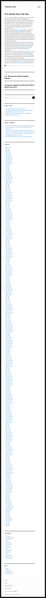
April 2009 (8, 320)
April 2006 (8, 373)
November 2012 (9, 253)
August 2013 (8, 239)
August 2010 (8, 295)
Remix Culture (9, 556)
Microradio (8, 551)
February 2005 (9, 394)
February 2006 (9, 376)
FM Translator (9, 544)
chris (7, 136)
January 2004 (9, 415)
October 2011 (8, 273)
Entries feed (8, 570)
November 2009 (9, 309)
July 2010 (8, 296)
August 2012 (8, 257)
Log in (7, 568)
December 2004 (9, 397)
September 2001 (9, 453)
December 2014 (9, 214)
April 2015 (8, 208)
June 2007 (8, 351)
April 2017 (8, 170)
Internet (7, 545)
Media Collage (8, 588)
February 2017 (9, 173)
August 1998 (8, 510)
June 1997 (8, 524)
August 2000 (8, 474)
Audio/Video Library (9, 585)
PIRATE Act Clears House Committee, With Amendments (18, 113)
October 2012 (8, 254)
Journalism (8, 547)
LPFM (7, 548)
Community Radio (10, 537)
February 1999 (9, 502)
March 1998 (8, 517)
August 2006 (8, 366)
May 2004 (8, 408)
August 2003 (8, 422)
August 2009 (8, 313)
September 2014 (9, 218)
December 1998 (9, 505)
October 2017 (8, 161)
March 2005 (8, 393)
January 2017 (8, 175)
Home (6, 580)
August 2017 (8, 164)
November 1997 (9, 519)
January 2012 (8, 268)
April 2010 (8, 301)
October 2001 (9, 452)
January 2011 (8, 287)
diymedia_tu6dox (9, 65)
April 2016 (8, 189)
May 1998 (8, 514)
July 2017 (7, 166)
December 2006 (9, 360)
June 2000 (8, 477)
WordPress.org (9, 573)
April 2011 (8, 282)
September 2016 (9, 181)
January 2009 (9, 324)
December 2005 (9, 379)
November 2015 (9, 197)
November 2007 (9, 343)
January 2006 (9, 377)
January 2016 (8, 194)
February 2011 (9, 285)
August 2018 (8, 147)
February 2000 (9, 483)
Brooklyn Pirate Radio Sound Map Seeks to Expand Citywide (19, 110)
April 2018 (8, 152)
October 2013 (8, 236)
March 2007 (8, 355)
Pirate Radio (8, 554)
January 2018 (8, 156)
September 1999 (9, 491)
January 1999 (8, 503)
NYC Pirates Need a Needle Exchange (26, 131)
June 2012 (8, 260)
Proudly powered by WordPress (15, 594)
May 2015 (8, 206)
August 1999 (8, 492)
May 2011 (8, 281)
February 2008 (9, 338)
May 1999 (8, 497)
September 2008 (9, 331)
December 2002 (9, 435)
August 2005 (8, 385)
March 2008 (8, 337)
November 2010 (9, 290)
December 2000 (9, 467)
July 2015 (7, 203)
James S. (7, 125)
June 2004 (8, 407)
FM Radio (8, 542)
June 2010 (8, 298)
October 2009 (9, 310)
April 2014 (8, 226)
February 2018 (9, 155)
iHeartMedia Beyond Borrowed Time (14, 135)
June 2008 (8, 335)
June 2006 (8, 369)
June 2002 (8, 444)
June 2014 (8, 223)
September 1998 (9, 508)
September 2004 (9, 402)
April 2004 (8, 410)
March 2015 (8, 209)
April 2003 (8, 429)
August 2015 (8, 201)
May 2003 (8, 427)
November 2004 (9, 399)
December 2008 (9, 326)
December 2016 (9, 176)
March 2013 (8, 246)
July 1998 (8, 511)
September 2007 (9, 346)
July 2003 (8, 424)
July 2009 (8, 315)
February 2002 (9, 447)
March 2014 (8, 228)
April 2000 (8, 480)
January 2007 (9, 359)
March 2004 (8, 411)
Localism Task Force (25, 44)
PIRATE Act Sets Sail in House (12, 115)
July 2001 (8, 457)
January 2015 (8, 212)
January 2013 (8, 250)
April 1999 (8, 499)
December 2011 (9, 270)
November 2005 (9, 380)
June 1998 (8, 513)
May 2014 (8, 225)
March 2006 (8, 374)
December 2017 (9, 158)
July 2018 (8, 148)
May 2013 (8, 243)
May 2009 (8, 318)
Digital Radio (9, 539)
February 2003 (9, 432)
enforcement (27, 65)
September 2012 (9, 256)
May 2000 (8, 478)
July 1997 (8, 522)
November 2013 (9, 234)
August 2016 (8, 183)
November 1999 (9, 488)
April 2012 (8, 264)
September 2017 (9, 162)
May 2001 (8, 460)
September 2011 (9, 274)
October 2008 (9, 329)
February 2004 (9, 413)
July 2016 (8, 184)
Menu (39, 7)
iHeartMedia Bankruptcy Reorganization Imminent (22, 125)
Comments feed (9, 571)
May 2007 (8, 352)
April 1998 (8, 516)
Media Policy (9, 550)
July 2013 (8, 240)
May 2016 (8, 187)
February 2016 (9, 192)
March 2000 (8, 481)
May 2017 (8, 169)
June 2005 (8, 388)
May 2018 (8, 150)
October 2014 (8, 217)
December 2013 (9, 232)
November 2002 (9, 436)
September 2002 (9, 439)
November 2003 (9, 418)
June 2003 (8, 425)
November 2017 (9, 159)
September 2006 (9, 365)
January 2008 (9, 340)
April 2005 (8, 391)
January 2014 (8, 231)
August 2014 (8, 220)
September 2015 (9, 200)
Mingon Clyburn (19, 30)
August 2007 (8, 348)
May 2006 (8, 371)
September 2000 (9, 472)
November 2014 (9, 215)
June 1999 (8, 495)
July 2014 (8, 222)
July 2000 (8, 475)
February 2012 (9, 267)
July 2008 (8, 334)
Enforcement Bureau (22, 17)
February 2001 (9, 464)
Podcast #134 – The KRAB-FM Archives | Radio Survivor (18, 133)
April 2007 (8, 354)
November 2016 (9, 178)
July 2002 (8, 443)
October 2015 (8, 198)
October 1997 (8, 520)
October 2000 (9, 471)
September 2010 (9, 293)
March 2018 (8, 153)
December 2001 (9, 449)
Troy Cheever (9, 127)
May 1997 (8, 525)
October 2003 (9, 419)
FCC (23, 65)
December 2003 (9, 416)
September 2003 (9, 421)
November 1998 (9, 506)
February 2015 (9, 211)
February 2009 (9, 323)
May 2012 (8, 262)
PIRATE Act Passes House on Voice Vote (14, 111)
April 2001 (8, 461)
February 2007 (9, 357)
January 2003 (9, 433)
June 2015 (8, 204)
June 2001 (8, 458)
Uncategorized (9, 558)
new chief (9, 17)
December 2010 (9, 288)
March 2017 (8, 172)
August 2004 (8, 404)
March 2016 (8, 190)
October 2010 (8, 292)
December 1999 (9, 486)
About (6, 583)
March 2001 (8, 463)
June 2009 (8, 317)
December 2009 (9, 307)
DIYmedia (6, 594)
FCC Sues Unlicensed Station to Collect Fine (15, 108)
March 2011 (8, 284)
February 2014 (9, 229)
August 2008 (8, 332)
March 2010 (8, 303)
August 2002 (8, 441)
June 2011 (8, 279)
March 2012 (8, 265)
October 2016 (8, 180)
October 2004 (9, 401)
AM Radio (8, 536)
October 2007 (9, 345)
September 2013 (9, 237)
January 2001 (8, 466)
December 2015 (9, 195)
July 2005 (8, 387)
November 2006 (9, 362)
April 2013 (8, 245)
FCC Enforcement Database (11, 591)
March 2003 (8, 430)
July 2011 (7, 278)
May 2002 (8, 446)
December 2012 (9, 251)
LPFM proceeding (21, 62)
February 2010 (9, 304)
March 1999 (8, 500)
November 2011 (9, 271)
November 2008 (9, 327)
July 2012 (8, 259)
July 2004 (8, 405)
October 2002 (9, 438)
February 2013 (9, 248)
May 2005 (8, 390)
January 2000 (9, 485)
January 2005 (9, 396)
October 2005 (9, 382)
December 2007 (9, 341)
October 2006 (9, 363)
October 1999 (8, 489)
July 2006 (8, 368)
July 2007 (8, 349)
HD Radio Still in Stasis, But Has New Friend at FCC (21, 136)
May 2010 (8, 299)
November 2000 (9, 469)
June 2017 (8, 167)
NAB (7, 553)
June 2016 (8, 186)
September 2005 (9, 383)
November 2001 (9, 450)
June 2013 (8, 242)
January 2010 (8, 306)
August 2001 (8, 455)
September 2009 (9, 312)
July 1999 (8, 494)
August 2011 (8, 276)
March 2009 (8, 321)
